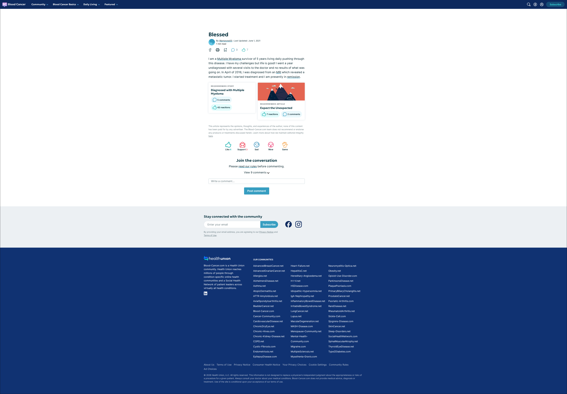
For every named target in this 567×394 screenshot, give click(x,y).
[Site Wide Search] (529, 4)
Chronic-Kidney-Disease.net (269, 336)
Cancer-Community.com (266, 316)
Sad (255, 146)
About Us (209, 364)
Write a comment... (223, 181)
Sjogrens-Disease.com (340, 321)
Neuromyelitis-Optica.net (342, 265)
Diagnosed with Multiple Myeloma (227, 91)
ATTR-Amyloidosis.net (265, 296)
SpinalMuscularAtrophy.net (343, 341)
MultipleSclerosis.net (302, 351)
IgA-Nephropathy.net (302, 296)
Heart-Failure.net (300, 265)
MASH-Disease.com (302, 326)
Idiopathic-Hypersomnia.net (306, 291)
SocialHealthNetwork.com (342, 336)
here (210, 136)
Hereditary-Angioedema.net (306, 275)
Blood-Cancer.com (263, 311)
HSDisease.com (299, 285)
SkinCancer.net (336, 326)
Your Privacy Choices (294, 364)
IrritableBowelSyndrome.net (306, 306)
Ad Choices (210, 368)
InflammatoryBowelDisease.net (308, 301)
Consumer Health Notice (266, 364)
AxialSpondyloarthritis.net (267, 301)
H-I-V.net (295, 280)
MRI (278, 72)
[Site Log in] (542, 4)
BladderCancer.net (263, 306)
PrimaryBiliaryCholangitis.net (344, 291)
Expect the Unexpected (276, 108)
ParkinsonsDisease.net (340, 280)
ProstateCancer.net (339, 296)
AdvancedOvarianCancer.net (269, 270)
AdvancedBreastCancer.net (268, 265)
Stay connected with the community (233, 217)
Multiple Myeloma (229, 59)
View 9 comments (255, 172)
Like (226, 146)
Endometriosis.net (263, 351)
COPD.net (258, 341)
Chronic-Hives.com (264, 331)
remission (293, 77)
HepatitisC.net (299, 270)
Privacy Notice (266, 232)
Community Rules (338, 364)
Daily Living (90, 4)
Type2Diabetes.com (339, 351)
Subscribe (269, 224)
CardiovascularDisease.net (268, 321)
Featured (110, 4)
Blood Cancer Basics (64, 4)
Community (38, 4)
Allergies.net (260, 275)
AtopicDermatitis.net (264, 291)
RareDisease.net (337, 306)
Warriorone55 (225, 40)
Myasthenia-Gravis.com (304, 356)
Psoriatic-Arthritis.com (341, 301)
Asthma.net (259, 285)
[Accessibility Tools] (535, 4)
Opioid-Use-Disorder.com (342, 275)
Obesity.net (334, 270)
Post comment (256, 190)
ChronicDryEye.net (263, 326)
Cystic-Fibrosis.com (264, 346)
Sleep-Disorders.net (339, 331)
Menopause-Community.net (306, 331)
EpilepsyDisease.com (265, 356)
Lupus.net (296, 316)
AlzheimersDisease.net (265, 280)
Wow (269, 146)
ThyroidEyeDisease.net (341, 346)
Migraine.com (298, 346)
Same (283, 146)
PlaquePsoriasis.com (339, 285)
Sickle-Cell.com (337, 316)
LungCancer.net (299, 311)
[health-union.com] (217, 259)
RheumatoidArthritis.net (341, 311)
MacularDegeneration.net (305, 321)
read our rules (247, 166)
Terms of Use (210, 235)
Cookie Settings (318, 364)
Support (242, 146)
